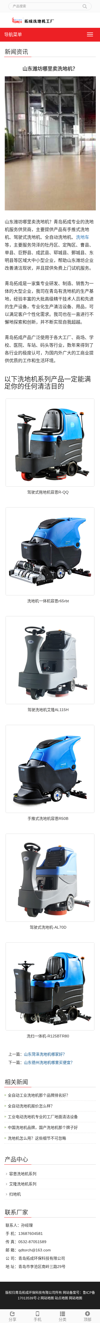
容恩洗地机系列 (22, 1174)
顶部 (87, 1319)
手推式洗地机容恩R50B (48, 818)
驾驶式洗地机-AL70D (48, 927)
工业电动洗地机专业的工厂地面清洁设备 (43, 1117)
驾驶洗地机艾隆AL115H (48, 709)
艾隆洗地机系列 (22, 1184)
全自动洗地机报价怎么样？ (31, 1106)
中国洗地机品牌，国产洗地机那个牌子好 (43, 1127)
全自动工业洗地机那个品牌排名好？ (39, 1095)
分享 (12, 1319)
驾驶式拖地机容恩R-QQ (48, 492)
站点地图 (61, 1298)
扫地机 (15, 1194)
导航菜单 (13, 34)
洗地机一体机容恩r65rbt (48, 601)
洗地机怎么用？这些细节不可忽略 (37, 1138)
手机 (37, 1319)
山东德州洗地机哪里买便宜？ (49, 1062)
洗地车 (82, 237)
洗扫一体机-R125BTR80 (48, 1036)
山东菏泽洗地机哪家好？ (45, 1054)
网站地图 (47, 1298)
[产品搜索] (84, 4)
